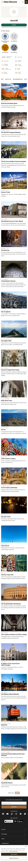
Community (5, 843)
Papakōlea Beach (6, 783)
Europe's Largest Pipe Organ (10, 370)
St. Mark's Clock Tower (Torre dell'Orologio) (10, 664)
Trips (3, 838)
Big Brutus (4, 725)
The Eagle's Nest (6, 341)
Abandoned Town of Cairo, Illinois (12, 221)
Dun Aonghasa (6, 311)
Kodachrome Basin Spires (9, 103)
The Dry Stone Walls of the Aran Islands (13, 161)
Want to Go (8, 79)
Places (3, 829)
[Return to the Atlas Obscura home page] (9, 2)
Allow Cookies (14, 854)
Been (2, 79)
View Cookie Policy (13, 851)
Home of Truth (5, 192)
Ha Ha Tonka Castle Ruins (9, 487)
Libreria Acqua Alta (7, 574)
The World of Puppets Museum (11, 132)
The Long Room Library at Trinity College (14, 634)
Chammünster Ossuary (8, 281)
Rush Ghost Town (6, 400)
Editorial (4, 834)
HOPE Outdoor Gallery (8, 458)
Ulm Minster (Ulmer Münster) (10, 694)
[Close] (26, 846)
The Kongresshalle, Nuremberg (11, 604)
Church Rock (5, 546)
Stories (26, 79)
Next (17, 792)
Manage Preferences (14, 858)
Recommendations (17, 79)
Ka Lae (3, 429)
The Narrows (5, 250)
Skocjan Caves (6, 516)
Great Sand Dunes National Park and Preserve (12, 754)
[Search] (23, 2)
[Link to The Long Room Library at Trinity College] (14, 622)
